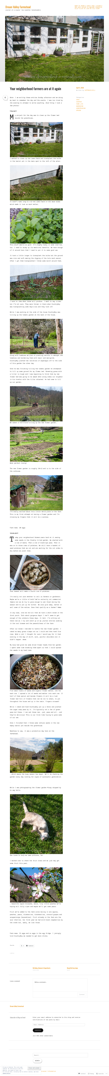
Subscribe (38, 1030)
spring (78, 110)
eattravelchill (90, 90)
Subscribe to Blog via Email (17, 1017)
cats (77, 99)
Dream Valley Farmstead (18, 7)
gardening (79, 106)
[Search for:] (60, 1055)
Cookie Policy (6, 1073)
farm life (79, 104)
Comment (81, 994)
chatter (79, 102)
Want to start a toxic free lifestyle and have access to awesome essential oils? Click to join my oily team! (88, 7)
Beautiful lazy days (72, 969)
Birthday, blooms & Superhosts (41, 969)
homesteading (80, 108)
